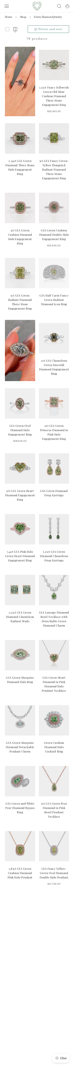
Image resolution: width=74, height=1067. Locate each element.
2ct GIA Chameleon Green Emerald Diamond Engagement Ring (54, 367)
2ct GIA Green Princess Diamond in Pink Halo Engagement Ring (54, 432)
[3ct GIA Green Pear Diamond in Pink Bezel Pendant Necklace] (54, 781)
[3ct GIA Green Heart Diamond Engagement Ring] (20, 468)
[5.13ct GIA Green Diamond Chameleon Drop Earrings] (54, 529)
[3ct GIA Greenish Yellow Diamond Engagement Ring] (20, 980)
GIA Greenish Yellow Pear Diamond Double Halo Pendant (20, 937)
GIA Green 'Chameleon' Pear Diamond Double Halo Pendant (54, 939)
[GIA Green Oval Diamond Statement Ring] (54, 1041)
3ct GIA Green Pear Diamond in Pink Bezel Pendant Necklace (54, 809)
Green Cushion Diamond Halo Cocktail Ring (54, 747)
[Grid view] (7, 29)
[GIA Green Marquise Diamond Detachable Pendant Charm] (20, 720)
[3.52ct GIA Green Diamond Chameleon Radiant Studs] (20, 590)
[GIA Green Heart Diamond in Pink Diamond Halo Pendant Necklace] (54, 655)
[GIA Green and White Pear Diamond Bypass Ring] (20, 781)
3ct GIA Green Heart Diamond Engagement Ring (20, 495)
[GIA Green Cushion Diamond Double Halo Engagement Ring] (54, 208)
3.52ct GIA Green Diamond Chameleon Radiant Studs (20, 616)
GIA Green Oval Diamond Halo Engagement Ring (20, 430)
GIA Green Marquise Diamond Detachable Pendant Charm (20, 747)
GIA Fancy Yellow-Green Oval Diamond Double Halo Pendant (54, 873)
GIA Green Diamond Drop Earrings (54, 493)
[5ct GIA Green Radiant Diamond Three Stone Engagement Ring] (20, 273)
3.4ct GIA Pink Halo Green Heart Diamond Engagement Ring (20, 556)
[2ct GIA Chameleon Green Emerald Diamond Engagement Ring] (54, 338)
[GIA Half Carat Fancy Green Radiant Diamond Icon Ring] (54, 273)
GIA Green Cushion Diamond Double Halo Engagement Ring (54, 234)
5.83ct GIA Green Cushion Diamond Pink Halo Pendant (20, 873)
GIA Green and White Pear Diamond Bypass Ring (20, 807)
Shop (23, 17)
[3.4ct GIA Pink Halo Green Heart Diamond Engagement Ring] (20, 529)
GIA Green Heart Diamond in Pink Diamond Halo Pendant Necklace (54, 684)
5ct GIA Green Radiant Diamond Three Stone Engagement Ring (20, 301)
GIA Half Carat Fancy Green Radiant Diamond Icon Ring (53, 299)
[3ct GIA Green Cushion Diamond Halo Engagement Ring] (20, 208)
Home (8, 17)
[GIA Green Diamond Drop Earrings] (54, 468)
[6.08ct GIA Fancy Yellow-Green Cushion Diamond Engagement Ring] (20, 1041)
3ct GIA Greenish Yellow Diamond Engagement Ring (20, 1006)
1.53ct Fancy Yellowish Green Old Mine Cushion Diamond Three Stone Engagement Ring (54, 95)
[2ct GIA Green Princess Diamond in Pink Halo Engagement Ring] (54, 403)
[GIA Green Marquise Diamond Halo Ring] (20, 655)
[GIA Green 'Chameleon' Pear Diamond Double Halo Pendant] (54, 911)
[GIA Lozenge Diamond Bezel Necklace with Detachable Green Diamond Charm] (54, 590)
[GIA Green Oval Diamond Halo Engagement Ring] (20, 403)
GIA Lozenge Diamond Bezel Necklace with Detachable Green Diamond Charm (54, 618)
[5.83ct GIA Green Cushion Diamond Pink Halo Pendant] (20, 846)
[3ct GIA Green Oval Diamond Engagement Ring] (54, 980)
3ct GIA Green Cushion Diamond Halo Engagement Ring (20, 236)
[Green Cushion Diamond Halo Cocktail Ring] (54, 720)
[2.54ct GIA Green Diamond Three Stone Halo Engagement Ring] (20, 138)
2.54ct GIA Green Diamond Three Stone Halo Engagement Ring (20, 167)
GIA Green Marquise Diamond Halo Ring (20, 680)
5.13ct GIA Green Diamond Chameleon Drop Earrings (54, 556)
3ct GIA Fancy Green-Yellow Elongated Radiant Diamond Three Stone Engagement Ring (54, 169)
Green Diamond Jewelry (48, 17)
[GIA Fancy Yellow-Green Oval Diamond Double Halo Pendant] (54, 846)
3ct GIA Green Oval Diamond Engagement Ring (54, 1006)
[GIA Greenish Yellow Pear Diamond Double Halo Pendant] (20, 911)
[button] (6, 6)
